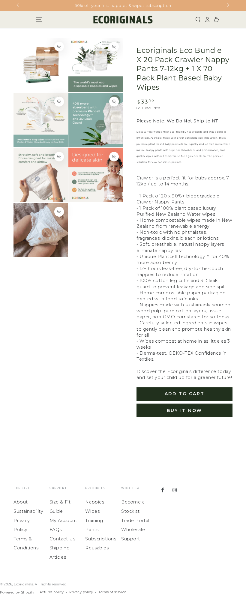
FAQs (56, 529)
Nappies (94, 502)
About (21, 502)
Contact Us (62, 539)
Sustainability (29, 511)
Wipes (92, 511)
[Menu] (39, 20)
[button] (198, 20)
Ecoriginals (23, 584)
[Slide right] (227, 5)
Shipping (60, 548)
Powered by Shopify (17, 592)
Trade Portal (135, 520)
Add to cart (185, 393)
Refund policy (52, 592)
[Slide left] (18, 5)
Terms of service (112, 592)
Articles (58, 557)
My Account (63, 520)
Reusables (97, 548)
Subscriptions (100, 539)
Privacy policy (81, 592)
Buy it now (184, 410)
